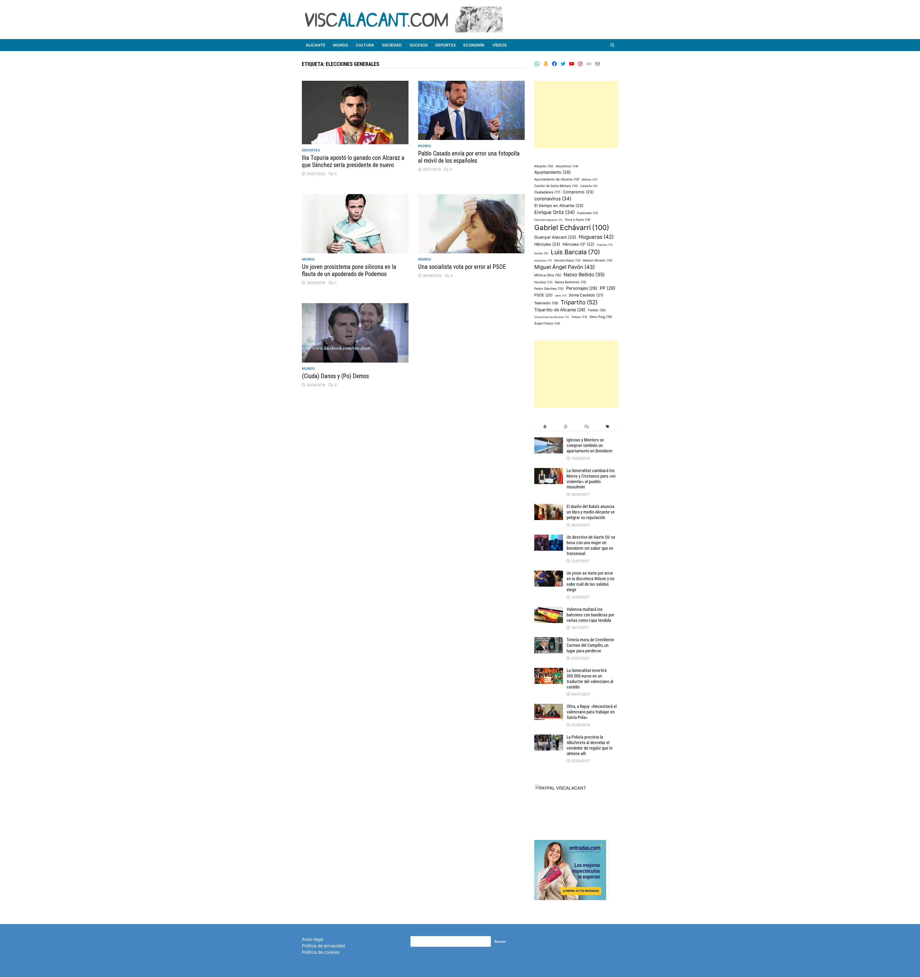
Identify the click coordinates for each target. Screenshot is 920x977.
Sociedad (392, 45)
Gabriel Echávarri (571, 227)
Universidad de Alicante (551, 317)
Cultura (365, 45)
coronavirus (552, 199)
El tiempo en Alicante (558, 205)
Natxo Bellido (584, 274)
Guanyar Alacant (555, 237)
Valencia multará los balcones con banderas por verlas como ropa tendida (590, 615)
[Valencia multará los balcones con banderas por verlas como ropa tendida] (548, 610)
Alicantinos (567, 166)
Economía (474, 45)
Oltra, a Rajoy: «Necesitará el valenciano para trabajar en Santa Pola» (592, 712)
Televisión (546, 303)
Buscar (500, 941)
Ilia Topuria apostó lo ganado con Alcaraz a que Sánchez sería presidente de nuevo (353, 161)
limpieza (605, 244)
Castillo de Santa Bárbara (556, 186)
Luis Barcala (575, 252)
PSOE (543, 295)
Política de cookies (320, 952)
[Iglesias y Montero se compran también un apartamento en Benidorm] (548, 440)
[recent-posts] (565, 426)
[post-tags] (607, 426)
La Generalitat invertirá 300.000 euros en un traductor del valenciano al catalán (590, 678)
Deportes (445, 45)
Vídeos (499, 45)
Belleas (589, 179)
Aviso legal (312, 939)
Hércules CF (578, 244)
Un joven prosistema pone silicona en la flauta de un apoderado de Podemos (349, 270)
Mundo (340, 45)
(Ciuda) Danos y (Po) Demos (335, 376)
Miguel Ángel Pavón (564, 267)
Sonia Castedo (586, 295)
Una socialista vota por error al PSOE (462, 266)
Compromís (578, 192)
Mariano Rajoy (567, 260)
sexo (560, 295)
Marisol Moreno (597, 260)
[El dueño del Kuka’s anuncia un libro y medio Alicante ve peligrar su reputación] (548, 507)
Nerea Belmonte (570, 282)
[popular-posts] (544, 426)
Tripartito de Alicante (559, 309)
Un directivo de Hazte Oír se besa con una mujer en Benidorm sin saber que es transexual (591, 545)
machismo (543, 260)
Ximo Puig (601, 317)
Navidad (543, 282)
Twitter (597, 310)
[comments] (586, 426)
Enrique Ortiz (554, 212)
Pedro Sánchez (549, 288)
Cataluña (589, 186)
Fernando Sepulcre (548, 219)
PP (607, 288)
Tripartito (579, 302)
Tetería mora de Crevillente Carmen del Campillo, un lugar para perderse (590, 645)
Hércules (547, 244)
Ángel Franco (547, 323)
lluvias (541, 253)
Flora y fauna (578, 219)
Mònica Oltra (547, 275)
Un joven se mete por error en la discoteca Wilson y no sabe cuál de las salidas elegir (590, 581)
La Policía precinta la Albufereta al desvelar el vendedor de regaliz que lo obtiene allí (589, 745)
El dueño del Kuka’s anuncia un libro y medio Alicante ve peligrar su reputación (591, 512)
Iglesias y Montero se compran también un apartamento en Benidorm (589, 445)
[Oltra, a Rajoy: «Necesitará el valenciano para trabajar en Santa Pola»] (548, 707)
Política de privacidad (323, 945)
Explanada (587, 213)
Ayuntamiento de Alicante (557, 179)
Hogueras (596, 237)
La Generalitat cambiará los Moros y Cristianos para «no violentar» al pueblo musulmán (591, 479)
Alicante (315, 45)
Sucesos (418, 45)
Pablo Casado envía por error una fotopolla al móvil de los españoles (469, 157)
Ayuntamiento (552, 172)
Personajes (581, 288)
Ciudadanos (547, 192)
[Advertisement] (576, 114)
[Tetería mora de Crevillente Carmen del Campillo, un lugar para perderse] (548, 640)
